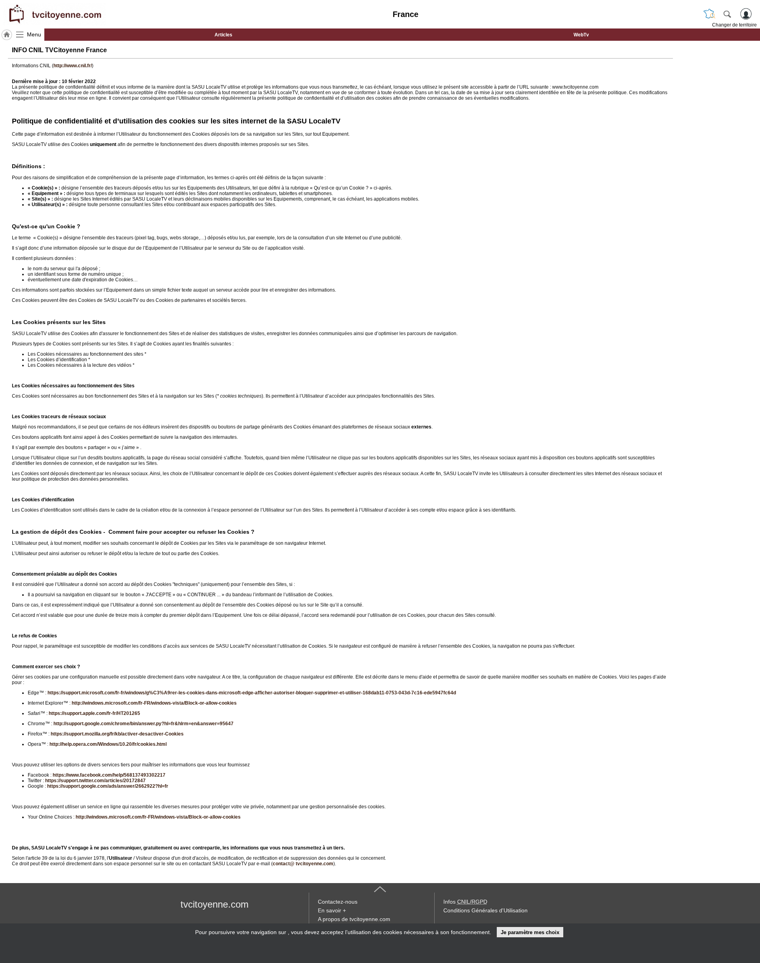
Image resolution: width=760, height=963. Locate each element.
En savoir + (332, 910)
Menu (34, 34)
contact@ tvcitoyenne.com (303, 863)
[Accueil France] (6, 34)
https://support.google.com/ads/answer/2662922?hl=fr (107, 786)
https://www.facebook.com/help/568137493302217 (109, 775)
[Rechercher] (727, 14)
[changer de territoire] (709, 14)
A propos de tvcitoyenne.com (354, 919)
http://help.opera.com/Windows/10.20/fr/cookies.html (108, 744)
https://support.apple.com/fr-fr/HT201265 (94, 713)
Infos (465, 902)
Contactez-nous (337, 902)
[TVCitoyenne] (54, 14)
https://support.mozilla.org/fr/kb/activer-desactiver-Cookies (117, 734)
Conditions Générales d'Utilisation (485, 910)
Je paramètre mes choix (530, 932)
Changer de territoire (734, 25)
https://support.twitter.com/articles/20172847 (95, 780)
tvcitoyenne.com (214, 904)
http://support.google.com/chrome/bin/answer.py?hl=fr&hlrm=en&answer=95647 (143, 723)
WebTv (581, 35)
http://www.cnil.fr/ (72, 65)
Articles (223, 35)
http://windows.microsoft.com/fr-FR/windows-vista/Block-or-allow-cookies (154, 703)
